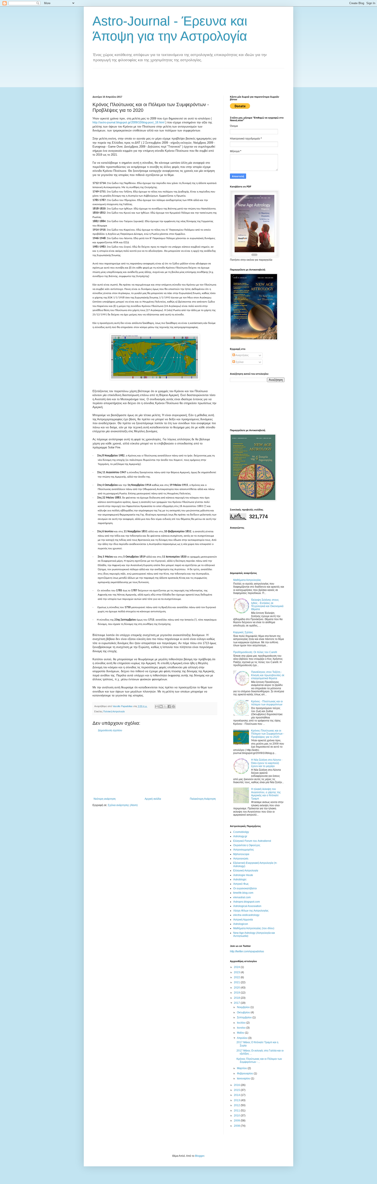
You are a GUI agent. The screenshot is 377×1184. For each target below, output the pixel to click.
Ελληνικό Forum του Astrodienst (252, 840)
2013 (237, 1100)
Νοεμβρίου (243, 1007)
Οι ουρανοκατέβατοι (245, 888)
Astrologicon (240, 923)
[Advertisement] (172, 78)
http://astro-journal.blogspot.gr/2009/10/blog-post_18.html (129, 122)
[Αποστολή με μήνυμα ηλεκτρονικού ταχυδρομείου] (157, 706)
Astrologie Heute (243, 875)
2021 (237, 982)
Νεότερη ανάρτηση (105, 798)
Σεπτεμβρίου (244, 1017)
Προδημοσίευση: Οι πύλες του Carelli (255, 652)
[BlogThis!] (161, 706)
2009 (237, 1120)
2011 (237, 1110)
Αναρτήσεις (242, 355)
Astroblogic (240, 879)
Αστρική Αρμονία (243, 919)
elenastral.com (242, 897)
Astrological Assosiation (247, 906)
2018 (237, 997)
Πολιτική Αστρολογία (114, 711)
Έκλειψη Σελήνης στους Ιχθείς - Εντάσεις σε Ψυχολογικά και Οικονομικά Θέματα (267, 604)
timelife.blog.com (243, 892)
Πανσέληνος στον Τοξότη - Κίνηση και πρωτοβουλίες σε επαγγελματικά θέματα (267, 675)
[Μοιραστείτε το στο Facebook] (169, 706)
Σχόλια (239, 362)
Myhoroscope (241, 854)
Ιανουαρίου (244, 1078)
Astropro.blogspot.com (246, 901)
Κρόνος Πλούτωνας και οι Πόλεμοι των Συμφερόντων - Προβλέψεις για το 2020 (267, 733)
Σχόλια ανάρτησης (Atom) (123, 805)
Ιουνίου (241, 1027)
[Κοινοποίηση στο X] (165, 706)
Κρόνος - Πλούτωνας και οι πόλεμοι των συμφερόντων (267, 703)
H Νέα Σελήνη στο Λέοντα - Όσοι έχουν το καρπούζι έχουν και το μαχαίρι (266, 763)
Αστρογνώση (240, 858)
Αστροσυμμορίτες (243, 849)
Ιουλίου (241, 1022)
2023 (237, 972)
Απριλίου (242, 1037)
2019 (237, 992)
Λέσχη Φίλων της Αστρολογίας (251, 910)
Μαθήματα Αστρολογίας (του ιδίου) (253, 928)
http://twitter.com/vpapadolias (247, 951)
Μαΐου (241, 1032)
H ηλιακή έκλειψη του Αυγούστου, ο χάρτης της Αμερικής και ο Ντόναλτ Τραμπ (266, 794)
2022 (237, 977)
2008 (237, 1125)
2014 (237, 1095)
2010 (237, 1115)
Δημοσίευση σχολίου (110, 730)
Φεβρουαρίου (245, 1073)
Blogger (199, 1155)
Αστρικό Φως (241, 883)
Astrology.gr (240, 836)
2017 (237, 1002)
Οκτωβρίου (244, 1012)
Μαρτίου (242, 1068)
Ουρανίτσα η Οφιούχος (246, 845)
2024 (237, 967)
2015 (237, 1090)
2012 (237, 1105)
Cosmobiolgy (241, 832)
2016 (237, 1085)
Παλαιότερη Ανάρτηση (203, 798)
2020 (237, 987)
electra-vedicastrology (246, 915)
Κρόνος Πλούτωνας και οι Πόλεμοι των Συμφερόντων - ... (259, 1060)
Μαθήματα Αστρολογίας (247, 580)
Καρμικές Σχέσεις (243, 632)
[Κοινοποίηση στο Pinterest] (173, 706)
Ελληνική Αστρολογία (245, 870)
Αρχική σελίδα (153, 798)
